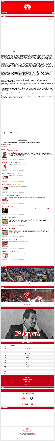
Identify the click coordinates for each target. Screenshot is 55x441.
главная (27, 428)
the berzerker (5, 150)
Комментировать (5, 149)
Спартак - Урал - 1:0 (27, 304)
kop (3, 206)
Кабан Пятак (5, 217)
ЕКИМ (3, 239)
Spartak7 (4, 195)
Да (20, 159)
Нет (24, 159)
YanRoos (4, 251)
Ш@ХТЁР (4, 162)
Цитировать (9, 159)
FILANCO (34, 434)
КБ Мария (4, 173)
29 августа (27, 339)
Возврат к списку (5, 146)
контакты (27, 429)
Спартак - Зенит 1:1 (27, 283)
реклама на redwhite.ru (27, 430)
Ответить (4, 159)
